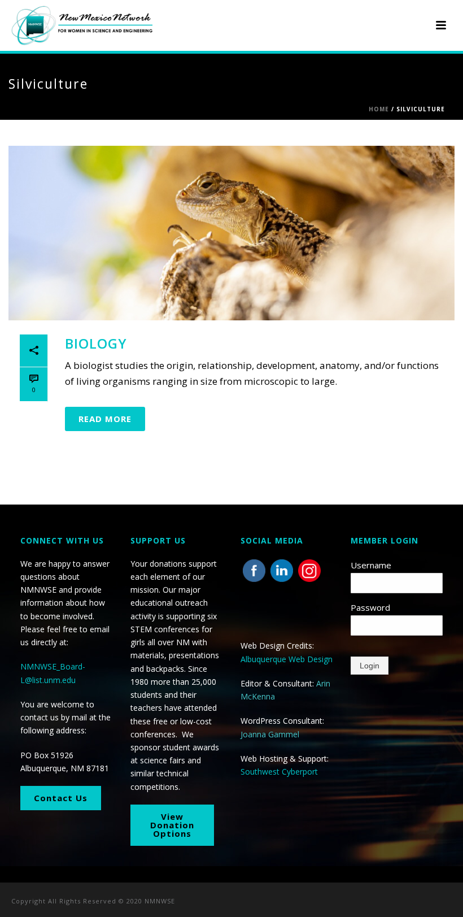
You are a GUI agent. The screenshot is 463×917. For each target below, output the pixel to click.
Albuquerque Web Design (287, 659)
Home (379, 109)
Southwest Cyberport (279, 771)
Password (370, 607)
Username (371, 565)
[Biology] (231, 233)
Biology (96, 343)
